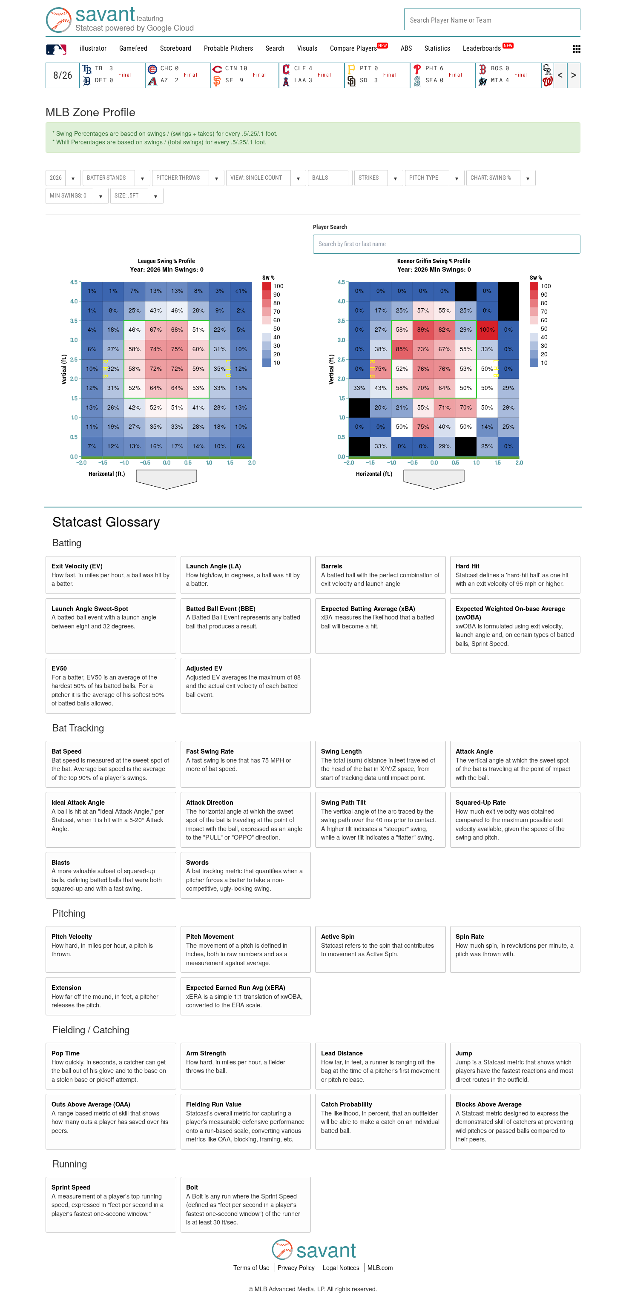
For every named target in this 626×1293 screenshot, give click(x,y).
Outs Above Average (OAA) (91, 1104)
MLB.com (380, 1267)
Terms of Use (252, 1267)
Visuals (307, 48)
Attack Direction (209, 802)
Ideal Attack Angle (78, 802)
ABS (406, 48)
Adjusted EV (204, 668)
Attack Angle (474, 751)
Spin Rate (470, 936)
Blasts (61, 862)
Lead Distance (342, 1053)
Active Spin (338, 936)
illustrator (93, 48)
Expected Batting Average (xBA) (368, 608)
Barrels (331, 566)
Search (275, 48)
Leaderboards (487, 48)
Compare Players (353, 48)
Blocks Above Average (489, 1104)
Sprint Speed (71, 1187)
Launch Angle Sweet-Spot (90, 608)
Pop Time (66, 1053)
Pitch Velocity (72, 936)
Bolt (192, 1187)
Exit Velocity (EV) (77, 566)
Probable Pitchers (228, 48)
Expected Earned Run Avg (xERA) (235, 987)
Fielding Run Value (213, 1104)
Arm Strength (206, 1053)
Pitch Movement (210, 936)
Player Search (330, 227)
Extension (66, 987)
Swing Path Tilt (343, 802)
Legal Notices (342, 1267)
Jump (464, 1053)
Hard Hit (468, 566)
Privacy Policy (297, 1267)
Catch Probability (346, 1104)
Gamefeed (133, 48)
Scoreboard (175, 48)
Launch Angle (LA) (213, 566)
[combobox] (492, 19)
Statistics (437, 48)
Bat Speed (67, 751)
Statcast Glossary (106, 520)
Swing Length (341, 751)
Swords (197, 862)
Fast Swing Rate (210, 751)
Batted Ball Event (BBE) (221, 608)
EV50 (59, 668)
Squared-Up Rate (481, 802)
